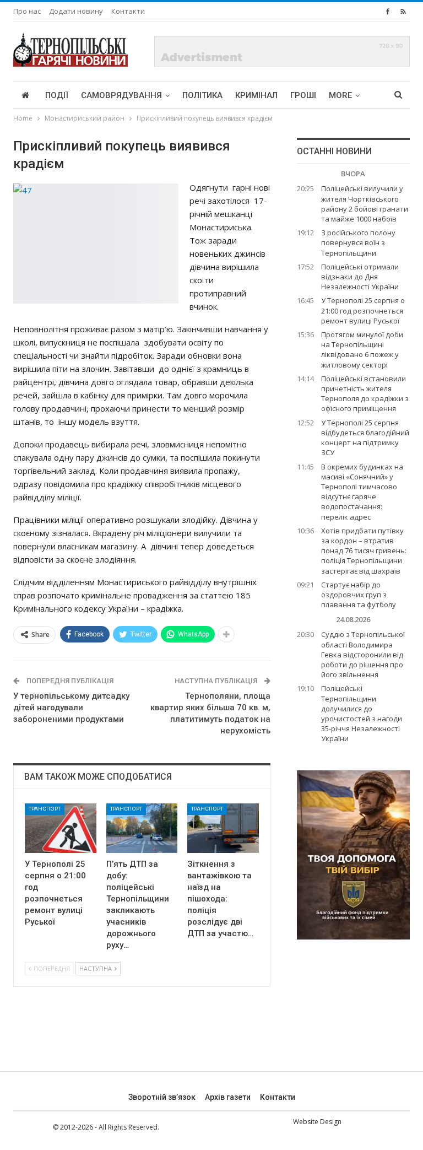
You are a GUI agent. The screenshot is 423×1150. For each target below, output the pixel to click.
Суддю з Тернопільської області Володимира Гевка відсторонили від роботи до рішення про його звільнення (363, 654)
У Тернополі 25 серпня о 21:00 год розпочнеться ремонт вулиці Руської (363, 310)
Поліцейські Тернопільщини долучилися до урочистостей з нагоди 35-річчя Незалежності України (361, 713)
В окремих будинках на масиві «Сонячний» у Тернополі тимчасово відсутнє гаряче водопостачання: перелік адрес (362, 492)
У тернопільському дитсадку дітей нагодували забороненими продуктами (71, 707)
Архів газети (228, 1097)
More (340, 95)
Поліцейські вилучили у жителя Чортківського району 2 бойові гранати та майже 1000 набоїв (364, 203)
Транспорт (45, 809)
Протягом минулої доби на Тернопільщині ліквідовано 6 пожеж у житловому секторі (362, 350)
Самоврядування (121, 95)
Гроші (303, 95)
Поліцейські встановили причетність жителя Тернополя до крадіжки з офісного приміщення (365, 394)
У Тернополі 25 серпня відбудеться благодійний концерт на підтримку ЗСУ (365, 438)
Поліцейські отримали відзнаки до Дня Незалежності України (360, 276)
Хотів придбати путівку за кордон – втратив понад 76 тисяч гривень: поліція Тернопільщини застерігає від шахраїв (363, 551)
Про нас (27, 11)
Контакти (128, 11)
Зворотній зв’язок (162, 1097)
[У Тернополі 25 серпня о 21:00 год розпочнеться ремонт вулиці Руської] (60, 828)
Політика (202, 95)
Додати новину (76, 11)
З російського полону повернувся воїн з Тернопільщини (358, 242)
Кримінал (256, 95)
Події (56, 95)
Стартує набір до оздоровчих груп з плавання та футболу (358, 594)
